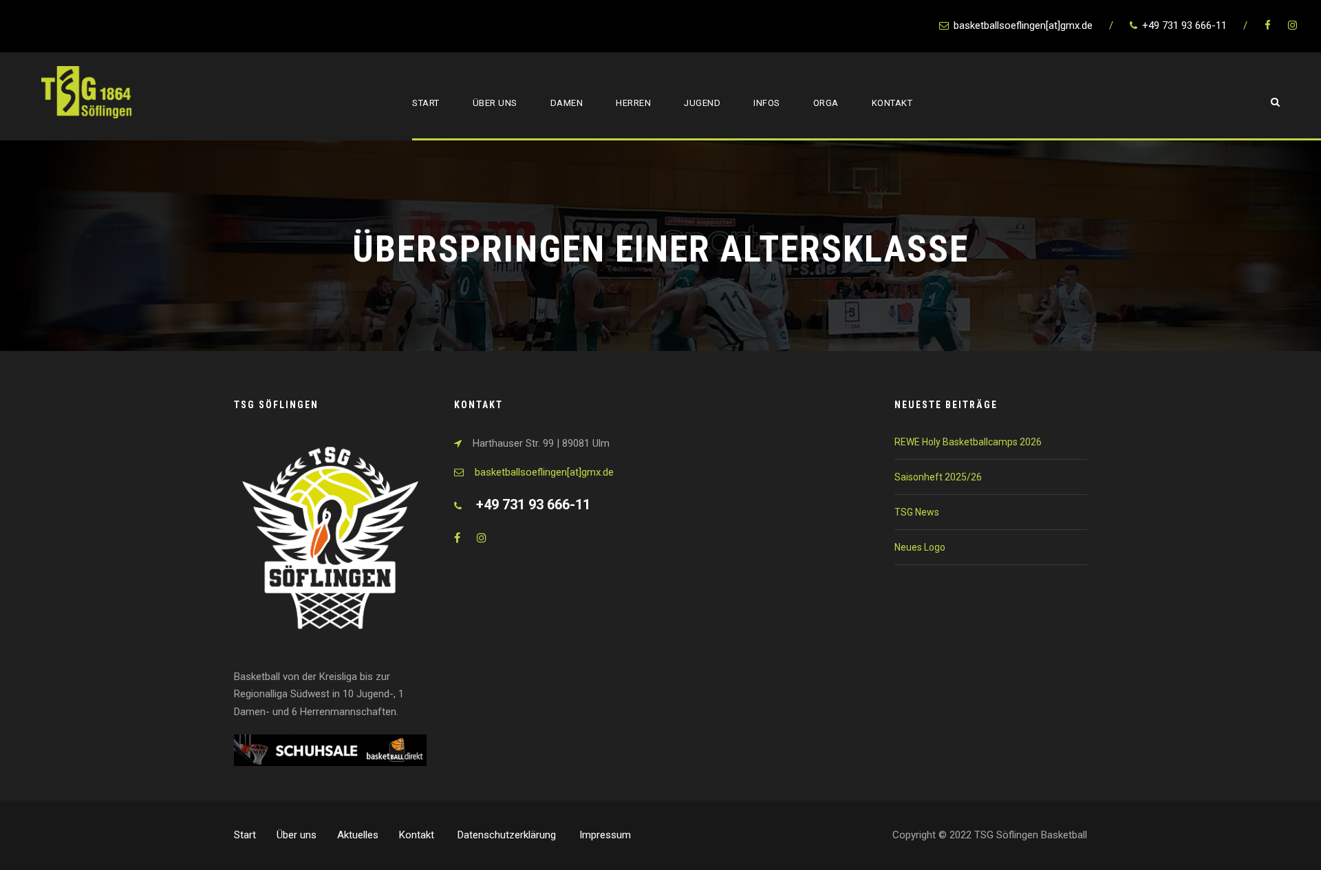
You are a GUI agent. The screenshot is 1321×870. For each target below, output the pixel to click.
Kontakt (892, 103)
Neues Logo (919, 547)
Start (426, 103)
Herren (633, 103)
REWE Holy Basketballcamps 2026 (968, 441)
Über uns (495, 103)
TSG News (916, 512)
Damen (566, 103)
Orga (826, 103)
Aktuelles (357, 835)
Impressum (605, 835)
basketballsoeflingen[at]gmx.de (544, 472)
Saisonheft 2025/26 (938, 476)
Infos (766, 103)
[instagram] (1292, 25)
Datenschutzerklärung (508, 835)
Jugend (702, 103)
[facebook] (1268, 25)
